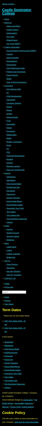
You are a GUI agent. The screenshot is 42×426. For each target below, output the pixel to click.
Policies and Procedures (16, 72)
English (9, 114)
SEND (9, 79)
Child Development (14, 96)
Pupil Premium (12, 75)
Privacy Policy (15, 407)
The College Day (13, 215)
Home (6, 19)
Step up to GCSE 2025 (15, 170)
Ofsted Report (12, 40)
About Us (8, 23)
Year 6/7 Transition (14, 275)
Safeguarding (12, 33)
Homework (11, 131)
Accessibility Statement (24, 403)
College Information (12, 47)
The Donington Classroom (17, 219)
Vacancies (11, 268)
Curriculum (8, 86)
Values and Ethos (13, 26)
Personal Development (15, 156)
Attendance (11, 180)
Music (9, 145)
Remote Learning (13, 166)
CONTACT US (10, 278)
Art (8, 93)
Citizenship (11, 100)
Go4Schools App (13, 187)
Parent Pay (11, 194)
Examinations (12, 61)
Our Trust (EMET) (14, 44)
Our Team (10, 37)
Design (9, 107)
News (6, 243)
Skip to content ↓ (8, 4)
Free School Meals (14, 184)
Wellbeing (10, 240)
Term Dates (11, 212)
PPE (8, 152)
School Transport (13, 198)
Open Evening (12, 264)
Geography (11, 124)
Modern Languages (14, 142)
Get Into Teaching (13, 271)
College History (12, 30)
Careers (10, 54)
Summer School (13, 236)
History (9, 128)
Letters (9, 250)
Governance (11, 65)
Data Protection (13, 58)
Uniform (10, 222)
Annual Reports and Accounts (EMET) (21, 51)
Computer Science (14, 103)
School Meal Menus (14, 201)
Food (9, 121)
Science (10, 163)
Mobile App (11, 257)
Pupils (6, 226)
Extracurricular (12, 117)
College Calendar (13, 254)
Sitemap (5, 407)
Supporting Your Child (15, 208)
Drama (9, 110)
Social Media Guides (15, 205)
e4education (28, 400)
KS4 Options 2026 (14, 89)
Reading (10, 159)
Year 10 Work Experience (16, 82)
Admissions (11, 177)
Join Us (7, 261)
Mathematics (12, 135)
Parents (7, 173)
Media (9, 138)
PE (8, 149)
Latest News (11, 247)
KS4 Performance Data (16, 68)
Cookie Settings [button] (28, 407)
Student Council (13, 233)
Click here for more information (26, 422)
